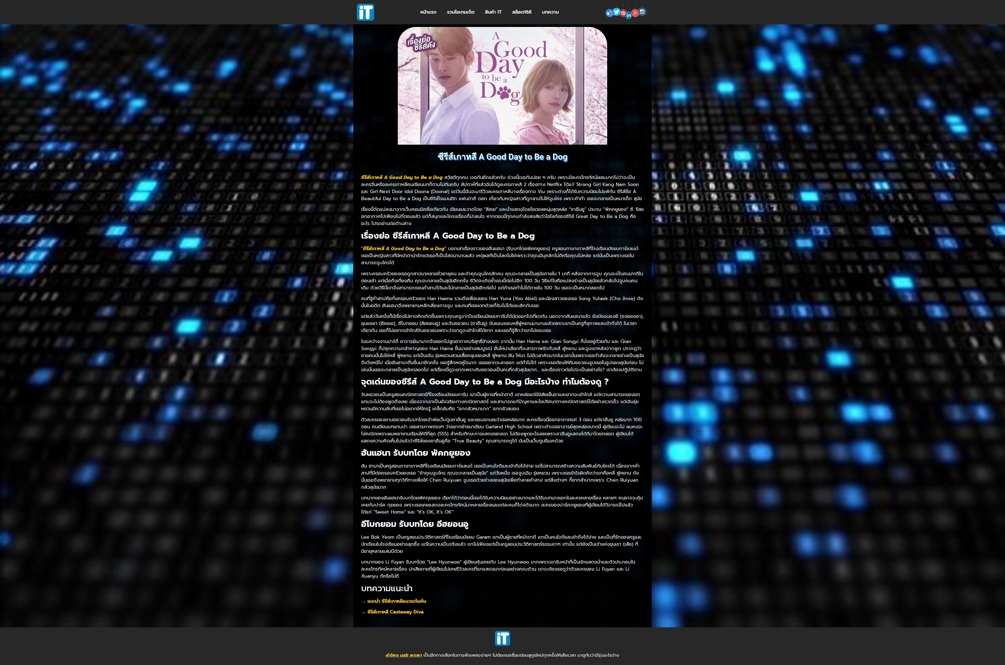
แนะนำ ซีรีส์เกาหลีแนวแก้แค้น (396, 601)
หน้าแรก (428, 12)
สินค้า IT (493, 12)
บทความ (550, 12)
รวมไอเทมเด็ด (460, 12)
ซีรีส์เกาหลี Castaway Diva (395, 612)
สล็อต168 (522, 12)
